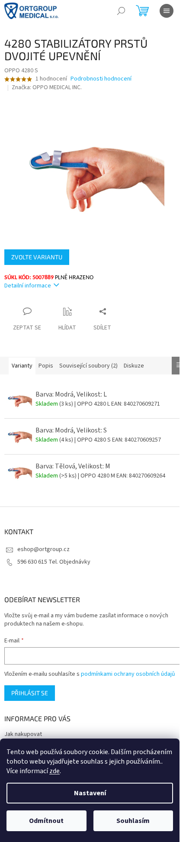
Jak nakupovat (23, 734)
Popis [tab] (45, 365)
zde (54, 771)
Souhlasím (133, 821)
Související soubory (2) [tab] (88, 365)
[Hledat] (121, 10)
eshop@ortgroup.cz (43, 549)
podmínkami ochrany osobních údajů (128, 674)
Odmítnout (46, 821)
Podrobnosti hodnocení (101, 79)
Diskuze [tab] (134, 365)
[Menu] (166, 10)
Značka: (47, 87)
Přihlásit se (29, 693)
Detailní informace (27, 285)
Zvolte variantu (36, 257)
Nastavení (90, 793)
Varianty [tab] (22, 365)
